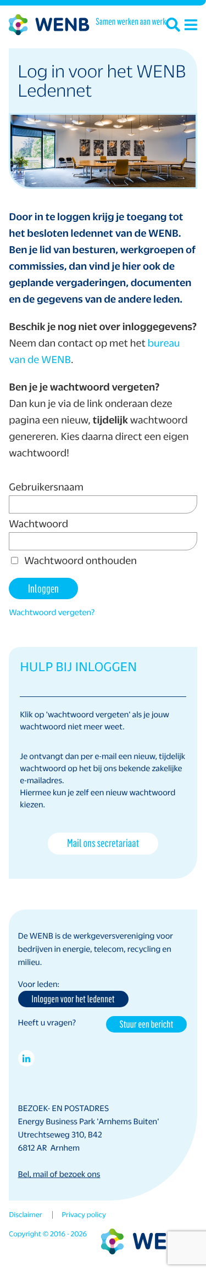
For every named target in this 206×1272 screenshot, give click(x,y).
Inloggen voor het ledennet (73, 998)
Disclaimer (25, 1215)
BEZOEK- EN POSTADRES (63, 1108)
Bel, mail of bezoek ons (59, 1174)
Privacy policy (84, 1215)
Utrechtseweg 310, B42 (60, 1134)
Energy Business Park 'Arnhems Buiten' (88, 1121)
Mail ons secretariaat (103, 843)
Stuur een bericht (147, 1024)
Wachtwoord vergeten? (51, 612)
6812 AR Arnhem (49, 1147)
